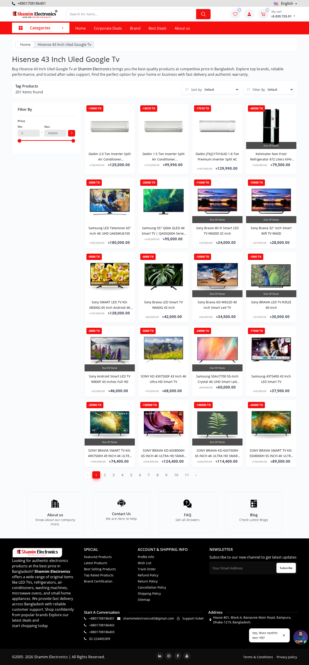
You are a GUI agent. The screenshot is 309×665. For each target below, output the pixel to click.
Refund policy (148, 575)
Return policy (148, 581)
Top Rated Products (99, 575)
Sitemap (144, 599)
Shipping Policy (149, 593)
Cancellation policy (152, 587)
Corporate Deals (108, 28)
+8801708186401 (31, 3)
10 (176, 475)
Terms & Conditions (258, 657)
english (287, 3)
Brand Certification (98, 581)
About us (182, 28)
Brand (135, 28)
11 (187, 475)
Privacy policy (287, 657)
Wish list (144, 563)
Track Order (147, 569)
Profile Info (146, 557)
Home (80, 28)
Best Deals (157, 28)
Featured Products (98, 557)
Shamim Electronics (95, 68)
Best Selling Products (100, 569)
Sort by (196, 89)
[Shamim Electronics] (34, 14)
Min (20, 127)
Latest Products (95, 563)
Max (47, 127)
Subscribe (286, 568)
